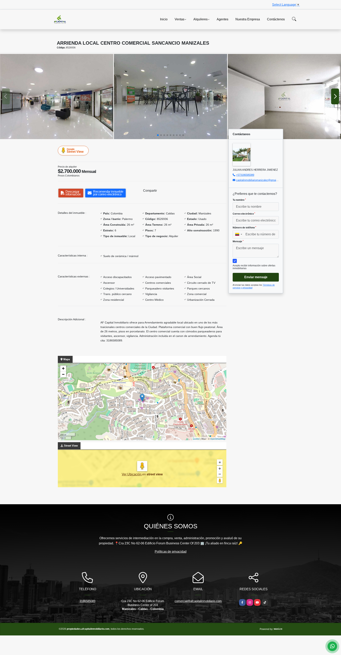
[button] (158, 135)
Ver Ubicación (132, 474)
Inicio (164, 19)
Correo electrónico (244, 213)
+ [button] (63, 368)
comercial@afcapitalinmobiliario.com (198, 601)
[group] (56, 96)
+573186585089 (245, 174)
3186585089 (87, 601)
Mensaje (238, 241)
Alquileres (200, 19)
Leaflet (196, 438)
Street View (75, 150)
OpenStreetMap (217, 438)
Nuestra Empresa (247, 19)
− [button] (63, 374)
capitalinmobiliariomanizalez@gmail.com (259, 180)
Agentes (222, 19)
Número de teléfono (244, 227)
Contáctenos (276, 19)
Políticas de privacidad (170, 551)
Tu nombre (239, 200)
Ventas (179, 19)
